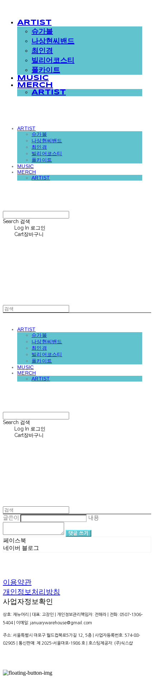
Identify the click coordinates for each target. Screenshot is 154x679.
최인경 (42, 51)
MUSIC (33, 78)
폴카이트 (46, 70)
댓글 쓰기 (78, 533)
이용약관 (17, 582)
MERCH (35, 85)
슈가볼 (42, 31)
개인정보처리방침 (31, 592)
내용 (93, 518)
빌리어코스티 (53, 60)
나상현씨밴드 (53, 41)
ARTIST (34, 22)
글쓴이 (11, 518)
